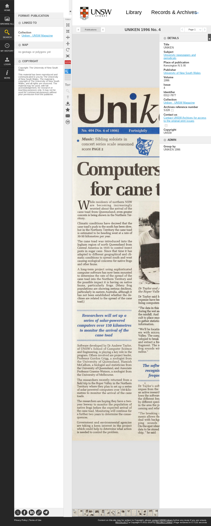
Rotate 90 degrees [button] (68, 50)
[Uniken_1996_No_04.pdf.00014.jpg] (144, 512)
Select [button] (200, 29)
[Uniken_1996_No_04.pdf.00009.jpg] (117, 512)
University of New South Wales (182, 73)
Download (68, 103)
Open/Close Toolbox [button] (70, 7)
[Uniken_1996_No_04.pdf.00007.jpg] (107, 512)
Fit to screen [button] (68, 31)
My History (7, 51)
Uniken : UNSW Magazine (37, 35)
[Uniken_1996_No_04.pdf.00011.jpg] (128, 512)
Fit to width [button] (68, 37)
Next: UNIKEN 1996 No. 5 (103, 29)
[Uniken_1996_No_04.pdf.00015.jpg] (150, 512)
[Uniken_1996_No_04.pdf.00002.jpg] (80, 512)
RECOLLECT (121, 522)
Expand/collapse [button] (209, 37)
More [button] (7, 78)
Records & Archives (174, 12)
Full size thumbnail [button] (68, 25)
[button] (68, 71)
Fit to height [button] (68, 43)
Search (7, 37)
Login (7, 64)
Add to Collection (68, 110)
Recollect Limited (164, 522)
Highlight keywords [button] (68, 97)
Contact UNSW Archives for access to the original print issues (185, 119)
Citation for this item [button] (68, 122)
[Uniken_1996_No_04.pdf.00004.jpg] (91, 512)
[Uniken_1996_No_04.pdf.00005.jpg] (96, 512)
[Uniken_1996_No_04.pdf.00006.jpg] (101, 512)
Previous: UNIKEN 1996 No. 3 (78, 29)
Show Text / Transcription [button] (68, 85)
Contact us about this (68, 116)
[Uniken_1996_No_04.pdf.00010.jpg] (123, 512)
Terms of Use (35, 520)
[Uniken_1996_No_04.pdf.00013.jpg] (139, 512)
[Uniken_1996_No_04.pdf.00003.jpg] (85, 512)
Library (134, 12)
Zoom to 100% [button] (68, 56)
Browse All (7, 24)
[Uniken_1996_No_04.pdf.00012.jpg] (133, 512)
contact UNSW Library (162, 520)
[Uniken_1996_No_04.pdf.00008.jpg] (112, 512)
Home (7, 10)
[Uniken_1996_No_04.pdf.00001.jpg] (75, 513)
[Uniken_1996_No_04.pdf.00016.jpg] (155, 512)
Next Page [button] (205, 29)
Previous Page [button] (182, 29)
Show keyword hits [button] (68, 91)
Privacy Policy (20, 520)
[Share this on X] (18, 512)
